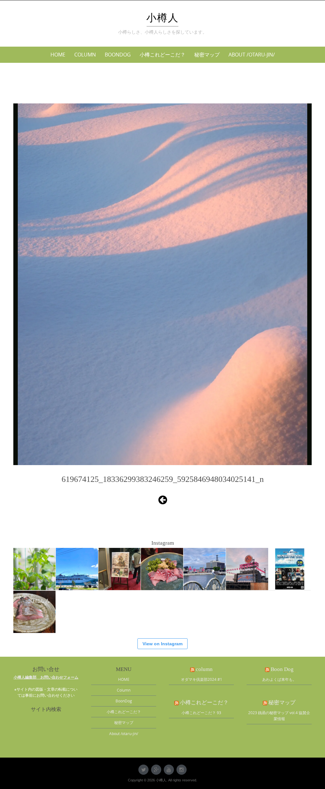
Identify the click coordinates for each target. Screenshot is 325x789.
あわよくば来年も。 (279, 679)
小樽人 (162, 17)
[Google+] (156, 770)
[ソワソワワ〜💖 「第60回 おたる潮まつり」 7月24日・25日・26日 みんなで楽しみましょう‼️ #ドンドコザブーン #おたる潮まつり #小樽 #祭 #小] (204, 569)
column (204, 669)
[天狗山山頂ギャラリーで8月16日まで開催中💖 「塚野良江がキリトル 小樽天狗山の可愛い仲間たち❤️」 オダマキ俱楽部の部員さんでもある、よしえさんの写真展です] (119, 569)
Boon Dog (282, 669)
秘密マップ (207, 54)
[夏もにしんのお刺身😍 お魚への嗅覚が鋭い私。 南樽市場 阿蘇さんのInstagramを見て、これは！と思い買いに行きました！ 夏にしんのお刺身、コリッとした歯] (162, 569)
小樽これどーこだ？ (162, 54)
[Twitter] (143, 770)
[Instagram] (181, 770)
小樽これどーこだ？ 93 (201, 712)
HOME (57, 54)
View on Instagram (162, 643)
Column (85, 54)
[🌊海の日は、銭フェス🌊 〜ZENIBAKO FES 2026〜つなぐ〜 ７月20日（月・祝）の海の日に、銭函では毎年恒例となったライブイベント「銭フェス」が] (290, 569)
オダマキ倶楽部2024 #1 (201, 679)
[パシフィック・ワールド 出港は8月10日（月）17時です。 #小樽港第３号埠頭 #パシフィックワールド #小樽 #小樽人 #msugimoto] (77, 569)
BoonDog (118, 54)
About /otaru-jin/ (252, 54)
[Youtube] (169, 770)
